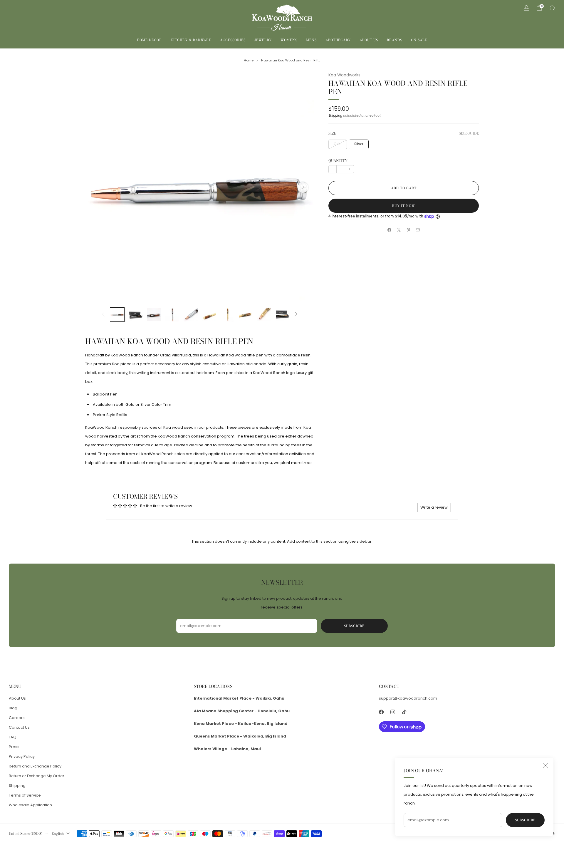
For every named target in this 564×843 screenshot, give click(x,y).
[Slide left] (103, 314)
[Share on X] (399, 230)
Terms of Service (25, 795)
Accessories (233, 40)
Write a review (434, 507)
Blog (13, 708)
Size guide (469, 133)
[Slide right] (296, 314)
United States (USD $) (25, 833)
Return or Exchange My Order (36, 776)
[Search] (552, 8)
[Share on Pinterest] (409, 230)
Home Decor (149, 40)
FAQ (12, 737)
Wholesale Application (30, 805)
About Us (369, 40)
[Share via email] (418, 230)
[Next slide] (303, 187)
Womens (289, 40)
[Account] (526, 8)
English (58, 833)
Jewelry (263, 40)
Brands (394, 40)
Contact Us (19, 727)
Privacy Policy (22, 756)
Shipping (335, 115)
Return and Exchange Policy (35, 766)
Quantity (338, 160)
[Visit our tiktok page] (404, 712)
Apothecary (338, 40)
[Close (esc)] (545, 766)
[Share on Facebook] (389, 230)
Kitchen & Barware (191, 40)
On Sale (419, 40)
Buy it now (403, 205)
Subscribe (525, 820)
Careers (17, 717)
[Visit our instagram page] (392, 712)
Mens (311, 40)
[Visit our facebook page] (381, 712)
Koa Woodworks (344, 75)
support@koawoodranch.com (408, 698)
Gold (338, 144)
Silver (358, 144)
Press (14, 747)
